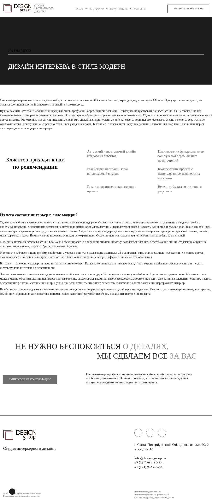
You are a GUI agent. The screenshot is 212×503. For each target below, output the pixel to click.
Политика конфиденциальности (147, 492)
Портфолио (96, 8)
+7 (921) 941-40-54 (148, 467)
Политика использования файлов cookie (151, 494)
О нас (79, 8)
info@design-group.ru (150, 458)
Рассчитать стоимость (188, 8)
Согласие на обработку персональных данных (154, 497)
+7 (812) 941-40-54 (148, 462)
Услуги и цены (119, 8)
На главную (19, 50)
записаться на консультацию (30, 379)
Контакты (139, 8)
